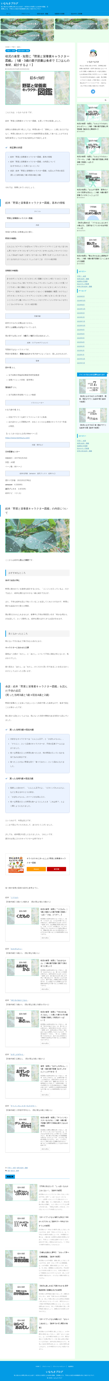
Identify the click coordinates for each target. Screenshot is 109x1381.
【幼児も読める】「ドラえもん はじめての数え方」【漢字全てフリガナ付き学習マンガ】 (92, 225)
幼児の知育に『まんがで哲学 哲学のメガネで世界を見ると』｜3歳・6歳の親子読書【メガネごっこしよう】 (92, 192)
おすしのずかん (17, 1054)
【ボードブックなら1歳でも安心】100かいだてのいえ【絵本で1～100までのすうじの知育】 (53, 1221)
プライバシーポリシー (59, 1366)
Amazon (36, 869)
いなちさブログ (9, 3)
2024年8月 (81, 305)
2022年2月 (80, 350)
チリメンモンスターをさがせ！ (23, 1106)
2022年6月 (81, 334)
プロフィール (25, 14)
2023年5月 (81, 313)
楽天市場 (56, 869)
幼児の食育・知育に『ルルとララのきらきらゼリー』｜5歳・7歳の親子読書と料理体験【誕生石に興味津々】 (92, 126)
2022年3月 (81, 346)
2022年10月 (81, 325)
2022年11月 (81, 321)
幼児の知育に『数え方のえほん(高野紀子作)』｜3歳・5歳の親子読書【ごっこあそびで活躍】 (93, 258)
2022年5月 (81, 338)
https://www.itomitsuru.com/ (17, 438)
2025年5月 (81, 296)
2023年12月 (81, 309)
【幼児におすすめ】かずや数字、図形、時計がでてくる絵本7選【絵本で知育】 (92, 399)
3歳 (8, 1170)
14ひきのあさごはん (19, 1000)
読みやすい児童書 (76, 14)
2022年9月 (81, 330)
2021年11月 (81, 363)
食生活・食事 (15, 1170)
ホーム (8, 14)
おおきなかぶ (16, 949)
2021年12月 (81, 359)
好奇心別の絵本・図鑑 (84, 286)
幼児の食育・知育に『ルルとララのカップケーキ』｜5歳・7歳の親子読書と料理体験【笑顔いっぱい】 (92, 159)
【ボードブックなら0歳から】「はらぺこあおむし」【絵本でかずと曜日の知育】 (54, 1323)
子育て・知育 (11, 1168)
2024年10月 (81, 300)
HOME (37, 1366)
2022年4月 (81, 342)
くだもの (14, 897)
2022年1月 (80, 354)
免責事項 (70, 1366)
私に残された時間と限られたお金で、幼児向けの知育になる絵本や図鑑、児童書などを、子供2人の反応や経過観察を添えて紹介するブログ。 (54, 1375)
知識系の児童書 (59, 14)
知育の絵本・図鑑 (42, 14)
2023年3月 (81, 317)
